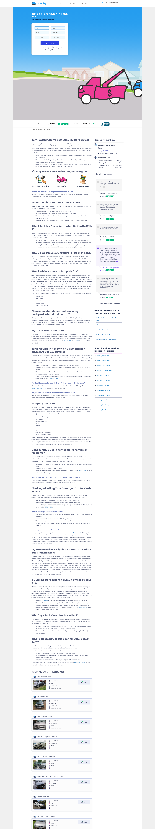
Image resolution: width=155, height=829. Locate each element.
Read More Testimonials (110, 303)
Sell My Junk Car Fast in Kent (105, 325)
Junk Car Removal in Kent (104, 330)
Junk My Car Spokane (103, 361)
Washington (41, 129)
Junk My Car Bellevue (103, 390)
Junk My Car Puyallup (103, 395)
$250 (85, 702)
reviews (46, 601)
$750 (85, 762)
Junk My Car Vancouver (104, 370)
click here (43, 388)
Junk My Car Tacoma (103, 366)
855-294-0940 (68, 341)
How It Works (74, 4)
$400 (85, 722)
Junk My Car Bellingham (104, 405)
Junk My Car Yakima (103, 400)
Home (33, 129)
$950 (85, 742)
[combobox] (42, 28)
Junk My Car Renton (103, 385)
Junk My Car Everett (103, 375)
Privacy (51, 50)
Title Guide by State (79, 663)
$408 (85, 782)
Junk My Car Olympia (103, 380)
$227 (85, 802)
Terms (48, 50)
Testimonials (62, 4)
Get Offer (85, 4)
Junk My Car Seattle (103, 356)
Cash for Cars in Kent (103, 335)
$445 (85, 682)
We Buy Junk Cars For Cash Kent (106, 340)
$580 (85, 822)
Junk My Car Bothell (103, 410)
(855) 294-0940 (83, 607)
